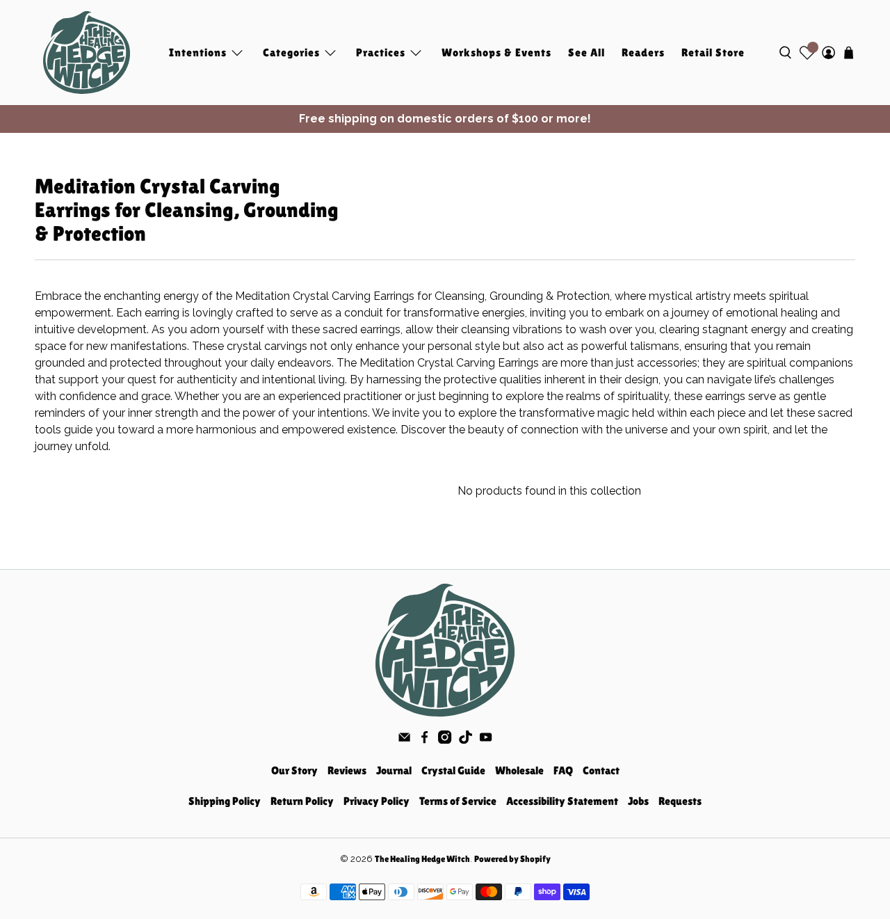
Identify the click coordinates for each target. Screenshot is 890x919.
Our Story (294, 770)
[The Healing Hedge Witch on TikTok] (465, 739)
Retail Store (713, 52)
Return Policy (302, 801)
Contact (601, 770)
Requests (680, 801)
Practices (380, 52)
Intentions (198, 52)
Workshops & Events (496, 52)
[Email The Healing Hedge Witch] (404, 739)
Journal (394, 770)
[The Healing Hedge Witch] (86, 52)
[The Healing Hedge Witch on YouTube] (485, 739)
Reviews (346, 770)
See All (586, 52)
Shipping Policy (224, 801)
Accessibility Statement (562, 801)
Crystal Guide (453, 770)
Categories (291, 52)
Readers (643, 52)
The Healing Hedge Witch (422, 859)
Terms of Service (457, 801)
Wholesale (519, 770)
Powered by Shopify (512, 859)
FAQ (563, 770)
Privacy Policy (376, 801)
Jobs (638, 801)
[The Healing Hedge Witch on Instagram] (444, 739)
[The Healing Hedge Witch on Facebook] (424, 739)
